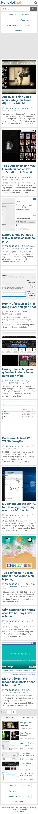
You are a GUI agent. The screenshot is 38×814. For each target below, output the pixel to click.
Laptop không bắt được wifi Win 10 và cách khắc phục (18, 238)
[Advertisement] (19, 45)
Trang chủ (12, 15)
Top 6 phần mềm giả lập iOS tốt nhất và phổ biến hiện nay (18, 576)
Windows (5, 248)
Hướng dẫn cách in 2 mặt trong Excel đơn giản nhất (19, 305)
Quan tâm (28, 717)
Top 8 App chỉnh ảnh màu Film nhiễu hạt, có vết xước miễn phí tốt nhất (19, 169)
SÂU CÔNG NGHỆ (12, 108)
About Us (18, 31)
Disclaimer (19, 801)
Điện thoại (25, 15)
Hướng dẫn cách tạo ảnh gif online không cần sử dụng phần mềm (18, 372)
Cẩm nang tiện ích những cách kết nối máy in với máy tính (18, 613)
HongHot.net (26, 808)
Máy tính (12, 20)
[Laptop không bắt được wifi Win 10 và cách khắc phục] (10, 749)
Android (25, 108)
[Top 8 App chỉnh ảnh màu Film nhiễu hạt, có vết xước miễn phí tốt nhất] (10, 739)
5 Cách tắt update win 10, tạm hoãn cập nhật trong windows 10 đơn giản (19, 507)
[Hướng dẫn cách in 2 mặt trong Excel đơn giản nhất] (10, 760)
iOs (30, 177)
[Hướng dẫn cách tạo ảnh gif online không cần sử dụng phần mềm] (10, 770)
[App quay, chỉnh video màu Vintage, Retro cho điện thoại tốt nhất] (10, 729)
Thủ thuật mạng (28, 246)
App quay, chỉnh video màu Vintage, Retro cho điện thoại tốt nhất (17, 100)
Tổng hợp (25, 20)
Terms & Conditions (12, 793)
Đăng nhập (19, 811)
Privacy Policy (12, 25)
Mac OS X (26, 584)
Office (24, 312)
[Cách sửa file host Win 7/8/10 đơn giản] (10, 780)
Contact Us (25, 25)
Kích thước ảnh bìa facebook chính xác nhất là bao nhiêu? (18, 682)
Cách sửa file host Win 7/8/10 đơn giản (17, 439)
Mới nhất (10, 717)
